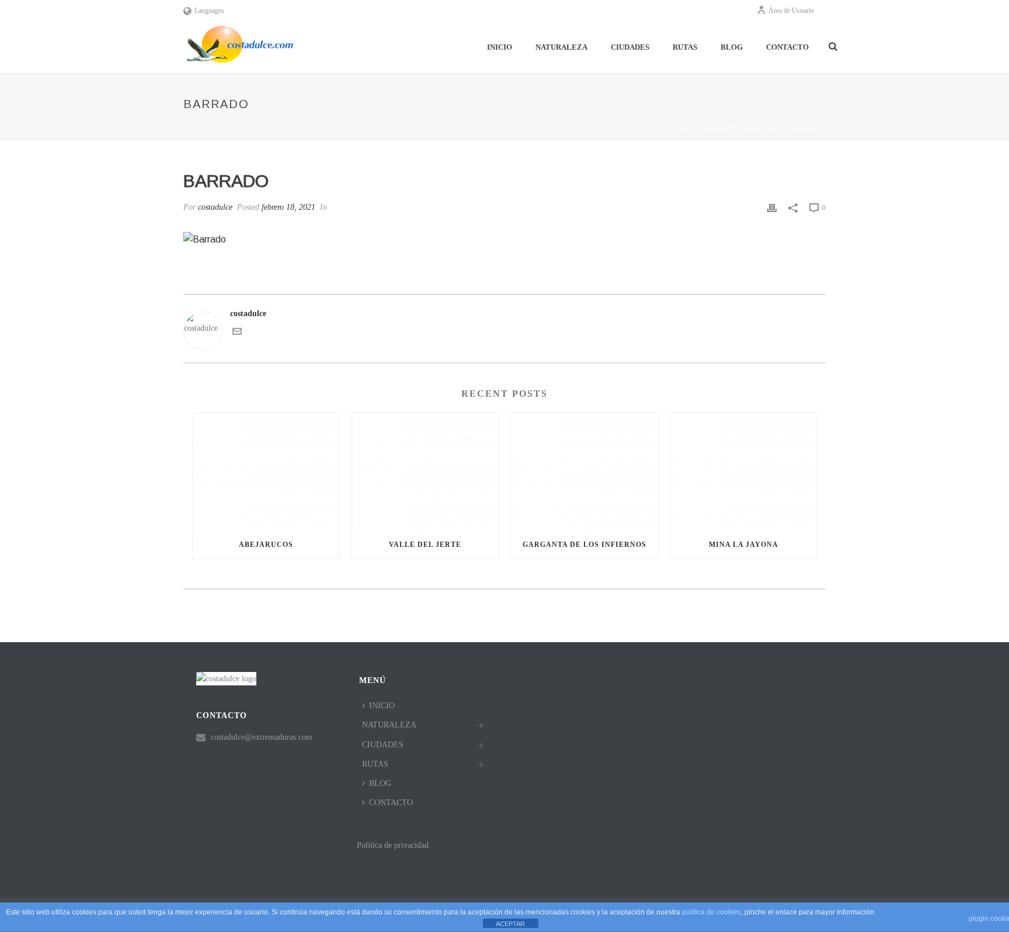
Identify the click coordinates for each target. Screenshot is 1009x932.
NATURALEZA (561, 47)
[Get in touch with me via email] (237, 333)
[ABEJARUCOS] (266, 472)
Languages (209, 10)
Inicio (678, 129)
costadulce (215, 207)
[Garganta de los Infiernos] (584, 472)
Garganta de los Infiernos (584, 545)
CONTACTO (787, 47)
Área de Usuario (791, 10)
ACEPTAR (510, 923)
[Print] (772, 207)
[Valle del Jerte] (425, 472)
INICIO (499, 47)
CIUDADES (630, 47)
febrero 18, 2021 (288, 207)
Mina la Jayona (743, 545)
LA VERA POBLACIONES (737, 129)
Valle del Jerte (425, 545)
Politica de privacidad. (394, 845)
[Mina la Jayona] (743, 472)
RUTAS (685, 47)
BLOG (732, 47)
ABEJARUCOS (266, 545)
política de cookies (711, 912)
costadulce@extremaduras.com (261, 737)
